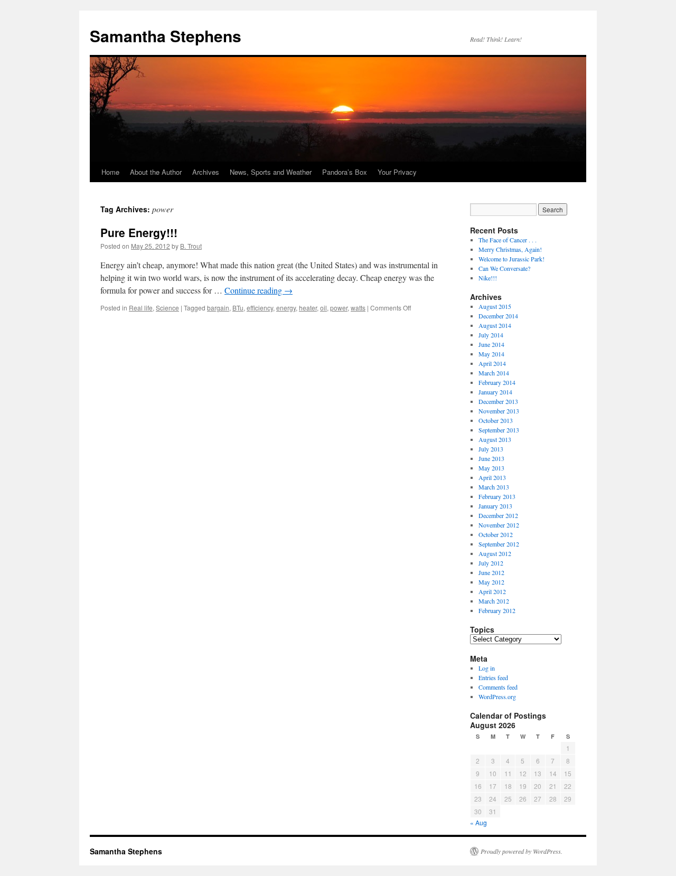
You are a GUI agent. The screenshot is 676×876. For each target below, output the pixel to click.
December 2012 (498, 515)
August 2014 (494, 325)
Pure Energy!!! (138, 232)
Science (167, 307)
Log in (486, 668)
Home (110, 172)
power (339, 307)
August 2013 (494, 439)
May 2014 (491, 354)
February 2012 (496, 610)
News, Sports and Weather (271, 172)
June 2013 (491, 458)
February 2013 (496, 496)
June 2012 (491, 572)
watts (358, 307)
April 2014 (492, 363)
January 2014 (495, 392)
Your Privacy (397, 172)
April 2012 (492, 591)
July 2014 (490, 335)
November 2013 (498, 411)
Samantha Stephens (165, 35)
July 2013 (490, 449)
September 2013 (498, 430)
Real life (141, 307)
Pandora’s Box (344, 172)
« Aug (478, 822)
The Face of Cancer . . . (507, 240)
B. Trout (191, 245)
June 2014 (491, 344)
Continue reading (258, 290)
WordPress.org (497, 696)
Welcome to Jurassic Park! (511, 259)
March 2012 (493, 601)
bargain (218, 307)
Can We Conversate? (504, 268)
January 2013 (495, 506)
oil (323, 307)
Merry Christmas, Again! (510, 249)
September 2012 (498, 544)
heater (308, 307)
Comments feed (498, 687)
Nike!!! (487, 278)
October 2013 (495, 420)
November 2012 (498, 525)
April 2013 (492, 477)
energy (286, 307)
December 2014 (498, 316)
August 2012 (494, 553)
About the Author (156, 172)
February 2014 (496, 382)
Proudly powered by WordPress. (521, 851)
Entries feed (493, 677)
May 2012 (491, 582)
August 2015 (494, 306)
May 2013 (491, 468)
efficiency (260, 307)
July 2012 (490, 563)
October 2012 (495, 534)
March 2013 (493, 487)
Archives (205, 172)
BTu (237, 307)
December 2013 (498, 401)
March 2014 (493, 373)
